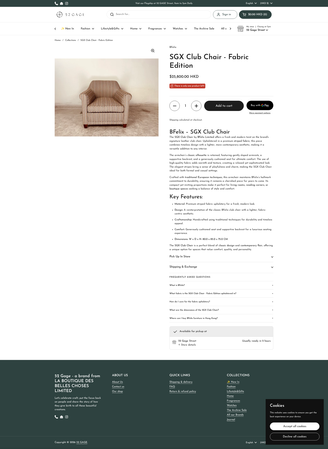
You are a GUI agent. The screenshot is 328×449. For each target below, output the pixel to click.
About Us (117, 382)
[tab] (187, 345)
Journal (231, 419)
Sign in (226, 14)
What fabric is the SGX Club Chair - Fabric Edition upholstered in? (221, 293)
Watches (232, 405)
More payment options (259, 113)
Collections (70, 40)
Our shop (117, 391)
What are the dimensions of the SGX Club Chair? (221, 310)
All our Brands (235, 415)
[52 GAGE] (70, 14)
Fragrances (233, 401)
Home (58, 40)
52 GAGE (81, 442)
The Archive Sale (237, 410)
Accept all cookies (294, 426)
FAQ (172, 386)
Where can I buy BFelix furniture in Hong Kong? (221, 318)
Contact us (118, 386)
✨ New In (233, 382)
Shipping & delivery (180, 382)
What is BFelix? (221, 285)
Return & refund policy (182, 391)
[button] (255, 14)
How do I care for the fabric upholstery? (221, 301)
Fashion (231, 386)
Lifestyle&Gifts (235, 391)
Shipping (173, 120)
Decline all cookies (294, 436)
